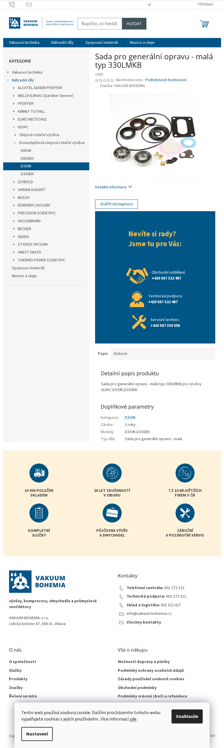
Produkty (18, 679)
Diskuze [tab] (120, 354)
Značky (15, 688)
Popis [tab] (103, 354)
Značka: (122, 86)
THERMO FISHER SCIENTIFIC (41, 260)
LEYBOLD (25, 182)
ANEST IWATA (29, 252)
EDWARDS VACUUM (34, 205)
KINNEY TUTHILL (31, 111)
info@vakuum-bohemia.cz (149, 614)
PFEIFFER (26, 104)
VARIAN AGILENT (32, 190)
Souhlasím (187, 716)
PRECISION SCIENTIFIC (37, 213)
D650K (26, 151)
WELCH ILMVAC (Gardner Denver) (46, 96)
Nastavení (37, 734)
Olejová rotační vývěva (39, 135)
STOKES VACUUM (33, 244)
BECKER (24, 229)
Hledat (134, 23)
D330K (26, 166)
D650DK (27, 159)
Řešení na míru (23, 696)
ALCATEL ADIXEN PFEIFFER (40, 88)
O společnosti (22, 662)
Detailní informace (111, 187)
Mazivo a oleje (24, 276)
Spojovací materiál (28, 268)
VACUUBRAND (29, 221)
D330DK (27, 174)
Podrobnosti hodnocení (165, 80)
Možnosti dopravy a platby (144, 662)
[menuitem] (24, 42)
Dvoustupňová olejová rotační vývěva (52, 143)
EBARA (23, 237)
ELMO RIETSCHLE (32, 119)
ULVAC (23, 127)
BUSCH (23, 198)
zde (133, 719)
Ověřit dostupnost (116, 204)
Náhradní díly (23, 80)
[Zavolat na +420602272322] (17, 4)
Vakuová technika (27, 72)
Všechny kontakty (144, 622)
